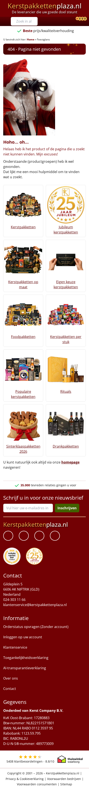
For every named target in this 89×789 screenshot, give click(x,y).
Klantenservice (15, 647)
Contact (9, 688)
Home (30, 39)
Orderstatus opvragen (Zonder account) (35, 627)
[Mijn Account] (74, 19)
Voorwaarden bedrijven (64, 779)
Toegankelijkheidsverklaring (25, 657)
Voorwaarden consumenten (37, 784)
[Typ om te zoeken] (35, 21)
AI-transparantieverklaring (24, 668)
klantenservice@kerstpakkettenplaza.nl (35, 605)
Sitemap (66, 784)
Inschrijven (67, 508)
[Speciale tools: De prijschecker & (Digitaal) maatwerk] (76, 19)
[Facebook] (8, 536)
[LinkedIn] (24, 536)
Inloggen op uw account (22, 637)
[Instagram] (55, 536)
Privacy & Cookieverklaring (25, 779)
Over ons (10, 678)
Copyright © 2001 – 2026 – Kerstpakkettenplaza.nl (43, 773)
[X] (39, 536)
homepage (70, 462)
